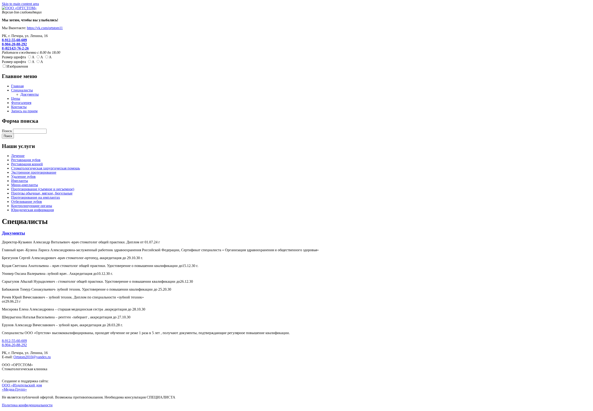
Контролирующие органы (31, 206)
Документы (29, 94)
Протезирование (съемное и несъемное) (42, 189)
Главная (17, 86)
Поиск (7, 131)
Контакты (19, 107)
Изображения (17, 66)
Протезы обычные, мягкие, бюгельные (42, 193)
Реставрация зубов (26, 160)
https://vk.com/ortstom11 (45, 28)
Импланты (19, 181)
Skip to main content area (20, 4)
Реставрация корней (27, 164)
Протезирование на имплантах (35, 197)
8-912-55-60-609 (14, 40)
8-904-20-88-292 (14, 44)
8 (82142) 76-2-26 (15, 48)
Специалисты (22, 90)
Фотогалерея (21, 103)
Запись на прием (24, 111)
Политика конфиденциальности (27, 405)
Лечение (18, 156)
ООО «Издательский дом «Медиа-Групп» (22, 387)
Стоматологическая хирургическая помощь (45, 168)
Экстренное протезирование (33, 172)
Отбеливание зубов (26, 202)
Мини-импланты (24, 185)
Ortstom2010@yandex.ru (32, 357)
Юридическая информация (32, 210)
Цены (15, 98)
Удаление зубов (23, 177)
